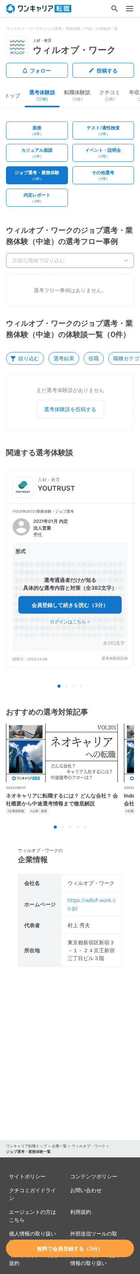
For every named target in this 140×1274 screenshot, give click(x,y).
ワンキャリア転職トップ (26, 1146)
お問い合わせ (86, 1190)
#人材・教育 (38, 811)
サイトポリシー (27, 1176)
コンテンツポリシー (93, 1176)
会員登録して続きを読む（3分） (70, 605)
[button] (70, 585)
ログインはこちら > (70, 621)
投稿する (107, 70)
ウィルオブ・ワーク (88, 1146)
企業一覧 (59, 1146)
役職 (93, 358)
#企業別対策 (15, 811)
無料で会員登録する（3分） (70, 1248)
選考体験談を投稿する (70, 409)
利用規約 (80, 1212)
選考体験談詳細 (115, 658)
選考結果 (63, 358)
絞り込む (28, 358)
